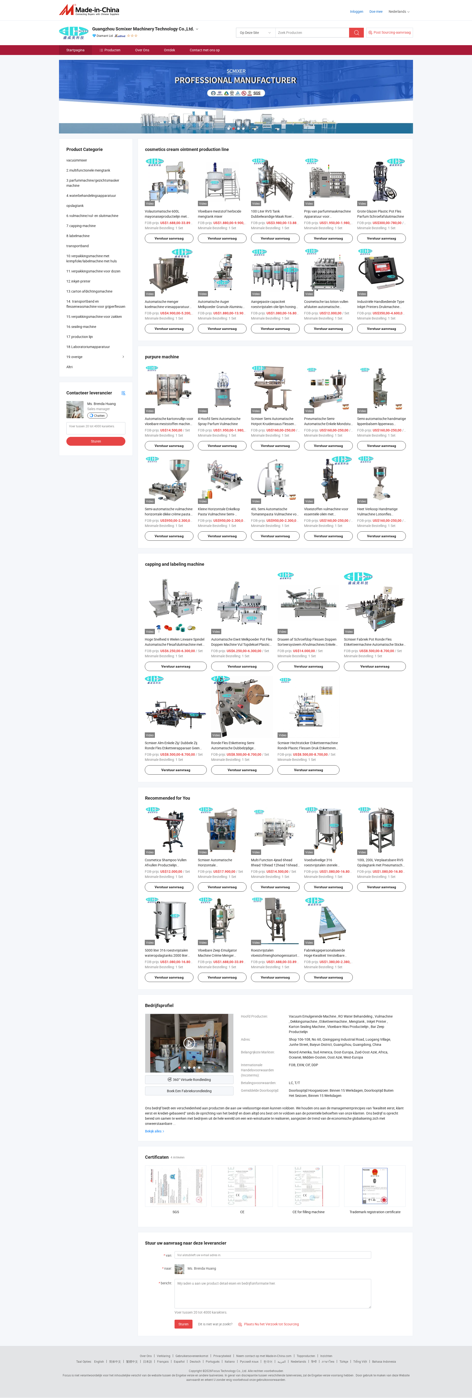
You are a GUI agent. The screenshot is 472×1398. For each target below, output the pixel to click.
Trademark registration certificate (375, 1212)
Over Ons (142, 50)
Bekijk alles (153, 1131)
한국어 (268, 1361)
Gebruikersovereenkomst (192, 1356)
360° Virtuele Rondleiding (192, 1079)
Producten (112, 50)
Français (163, 1361)
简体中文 (115, 1361)
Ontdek (169, 50)
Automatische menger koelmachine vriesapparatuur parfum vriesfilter (167, 306)
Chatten (99, 415)
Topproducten (306, 1356)
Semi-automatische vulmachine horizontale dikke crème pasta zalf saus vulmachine (168, 514)
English (99, 1361)
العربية (282, 1361)
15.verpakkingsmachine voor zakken (94, 316)
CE (242, 1212)
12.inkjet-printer (78, 281)
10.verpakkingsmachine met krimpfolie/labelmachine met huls (91, 258)
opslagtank (75, 205)
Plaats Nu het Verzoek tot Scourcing (268, 1324)
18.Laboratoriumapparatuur (88, 346)
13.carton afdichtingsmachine (89, 291)
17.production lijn (79, 336)
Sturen (183, 1324)
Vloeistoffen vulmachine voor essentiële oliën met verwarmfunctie (326, 514)
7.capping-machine (81, 225)
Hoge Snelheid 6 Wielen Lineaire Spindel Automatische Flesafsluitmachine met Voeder (174, 644)
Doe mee (376, 11)
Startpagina (75, 50)
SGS (176, 1212)
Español (179, 1361)
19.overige (74, 356)
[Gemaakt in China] (90, 9)
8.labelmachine (77, 235)
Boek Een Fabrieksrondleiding (189, 1091)
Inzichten (326, 1356)
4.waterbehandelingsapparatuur (91, 195)
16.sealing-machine (81, 326)
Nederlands (298, 1361)
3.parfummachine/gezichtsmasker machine (92, 183)
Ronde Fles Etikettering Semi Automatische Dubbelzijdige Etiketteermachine (232, 747)
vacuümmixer (76, 160)
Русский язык (249, 1361)
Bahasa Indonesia (384, 1361)
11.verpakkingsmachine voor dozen (93, 271)
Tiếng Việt (360, 1361)
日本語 (147, 1361)
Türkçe (343, 1361)
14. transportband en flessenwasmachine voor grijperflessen (95, 304)
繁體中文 (132, 1361)
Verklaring (163, 1356)
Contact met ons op (205, 50)
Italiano (230, 1361)
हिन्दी (314, 1361)
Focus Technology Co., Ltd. (229, 1371)
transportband (77, 245)
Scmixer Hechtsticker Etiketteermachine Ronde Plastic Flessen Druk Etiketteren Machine (308, 747)
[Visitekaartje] (123, 393)
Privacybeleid (222, 1356)
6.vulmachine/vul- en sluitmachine (92, 215)
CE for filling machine (308, 1212)
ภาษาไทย (328, 1361)
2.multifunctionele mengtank (88, 170)
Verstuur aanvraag (169, 238)
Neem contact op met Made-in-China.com (264, 1356)
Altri (69, 366)
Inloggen (356, 11)
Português (213, 1361)
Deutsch (195, 1361)
